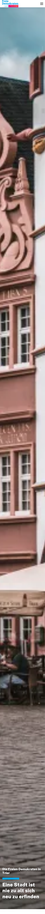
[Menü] (41, 3)
